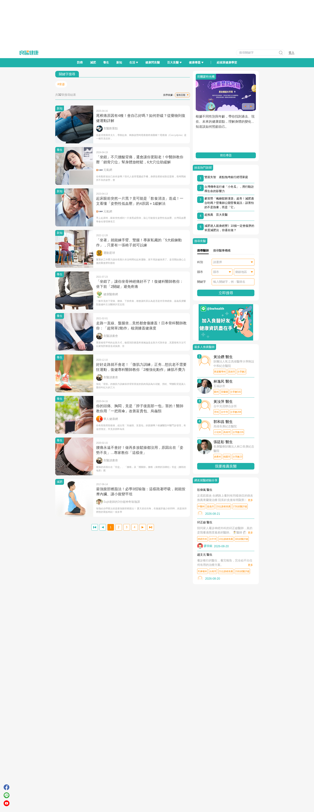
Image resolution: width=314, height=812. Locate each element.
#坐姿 (61, 84)
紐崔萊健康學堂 (227, 62)
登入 (291, 52)
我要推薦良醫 (226, 466)
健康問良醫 (152, 62)
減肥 (93, 62)
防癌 (80, 62)
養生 (106, 62)
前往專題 (226, 155)
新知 (119, 62)
